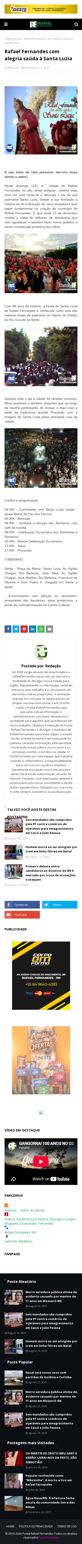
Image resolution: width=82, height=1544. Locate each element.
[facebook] (22, 905)
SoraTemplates (49, 1537)
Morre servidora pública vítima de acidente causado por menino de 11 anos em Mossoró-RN (51, 1296)
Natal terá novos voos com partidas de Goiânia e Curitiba (49, 1374)
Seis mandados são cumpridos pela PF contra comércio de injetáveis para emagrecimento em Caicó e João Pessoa (49, 826)
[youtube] (22, 915)
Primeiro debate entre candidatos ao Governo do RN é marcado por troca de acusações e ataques (50, 873)
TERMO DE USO (67, 1526)
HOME (10, 1526)
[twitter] (59, 905)
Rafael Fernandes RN (20, 1232)
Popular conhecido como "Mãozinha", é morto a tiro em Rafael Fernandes (49, 1479)
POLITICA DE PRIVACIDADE (36, 1526)
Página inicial (13, 39)
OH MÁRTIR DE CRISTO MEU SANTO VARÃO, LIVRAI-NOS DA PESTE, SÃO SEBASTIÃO (51, 1457)
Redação (13, 68)
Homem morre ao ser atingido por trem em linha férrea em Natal (51, 849)
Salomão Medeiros (19, 1241)
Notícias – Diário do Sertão (25, 1210)
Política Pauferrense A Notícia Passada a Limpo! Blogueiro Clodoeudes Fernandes (40, 1221)
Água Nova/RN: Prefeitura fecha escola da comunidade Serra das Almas (50, 1502)
